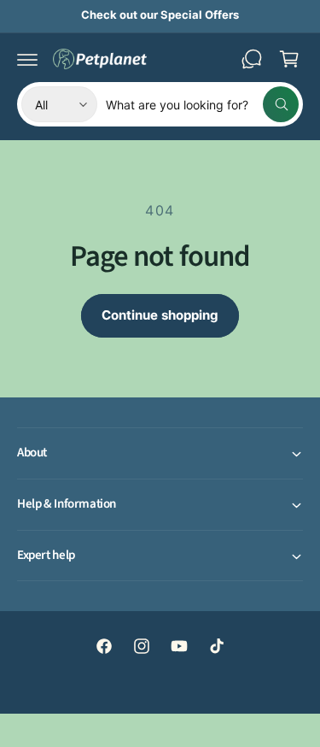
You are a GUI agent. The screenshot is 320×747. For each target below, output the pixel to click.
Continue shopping (160, 315)
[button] (27, 59)
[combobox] (202, 104)
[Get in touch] (252, 59)
